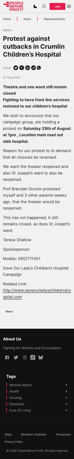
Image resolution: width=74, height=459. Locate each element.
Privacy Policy (14, 441)
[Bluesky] (41, 357)
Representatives (54, 19)
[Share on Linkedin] (28, 68)
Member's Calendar (33, 434)
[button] (35, 6)
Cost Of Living (20, 410)
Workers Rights (20, 385)
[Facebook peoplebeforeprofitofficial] (7, 357)
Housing (15, 398)
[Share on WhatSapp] (39, 67)
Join (57, 6)
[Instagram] (25, 357)
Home (7, 19)
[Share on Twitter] (16, 68)
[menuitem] (8, 434)
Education (16, 404)
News (27, 19)
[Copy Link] (34, 68)
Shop (8, 434)
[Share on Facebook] (22, 68)
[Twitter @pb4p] (16, 357)
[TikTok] (33, 357)
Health (14, 391)
